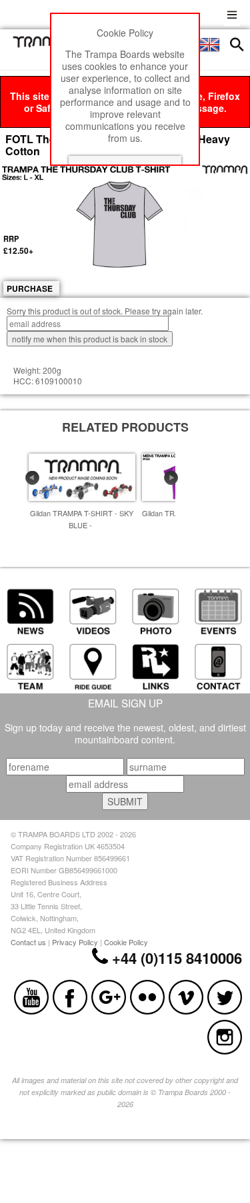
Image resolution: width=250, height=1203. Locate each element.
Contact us (28, 942)
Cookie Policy (126, 942)
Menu (232, 13)
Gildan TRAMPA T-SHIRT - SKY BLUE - (81, 519)
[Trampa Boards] (44, 44)
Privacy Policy (75, 942)
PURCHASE (30, 288)
